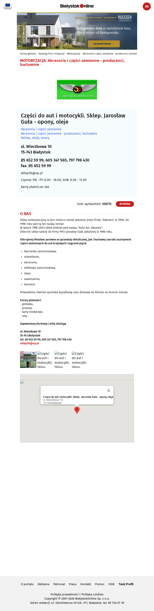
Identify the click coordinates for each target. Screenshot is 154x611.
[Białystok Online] (77, 6)
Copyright (50, 598)
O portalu (27, 584)
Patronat (59, 584)
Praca (72, 584)
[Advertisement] (77, 509)
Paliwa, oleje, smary (35, 138)
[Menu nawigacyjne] (147, 6)
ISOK (111, 584)
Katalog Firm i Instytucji (51, 53)
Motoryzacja (73, 53)
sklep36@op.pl (32, 173)
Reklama (43, 584)
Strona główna (28, 53)
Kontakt (85, 584)
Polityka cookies (92, 594)
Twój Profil (126, 584)
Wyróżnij (125, 204)
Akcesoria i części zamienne (41, 129)
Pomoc (99, 584)
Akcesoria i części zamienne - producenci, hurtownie (111, 53)
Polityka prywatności (65, 594)
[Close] (108, 390)
